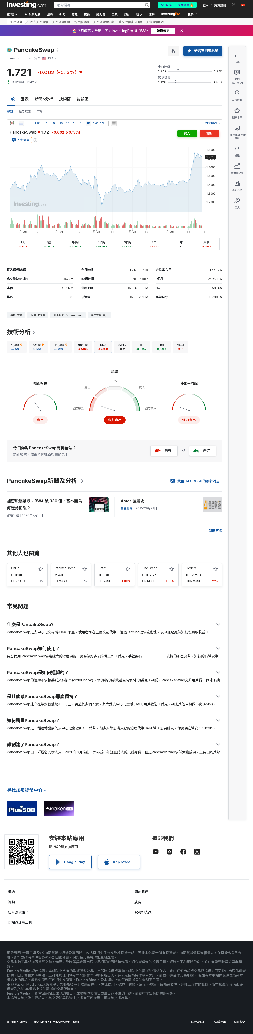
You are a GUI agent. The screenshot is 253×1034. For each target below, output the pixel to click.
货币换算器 (81, 22)
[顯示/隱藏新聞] (114, 123)
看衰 (168, 451)
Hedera (191, 568)
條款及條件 (198, 1022)
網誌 (11, 892)
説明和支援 (143, 912)
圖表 (25, 99)
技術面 (65, 99)
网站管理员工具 (20, 922)
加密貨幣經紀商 (103, 22)
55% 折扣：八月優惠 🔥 (177, 5)
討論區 (83, 99)
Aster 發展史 (132, 500)
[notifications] (234, 4)
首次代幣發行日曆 (130, 22)
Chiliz (15, 568)
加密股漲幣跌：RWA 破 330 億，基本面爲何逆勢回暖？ (44, 504)
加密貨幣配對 (61, 22)
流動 (11, 902)
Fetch (103, 568)
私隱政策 (220, 1022)
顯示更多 (215, 531)
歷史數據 (25, 111)
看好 (206, 451)
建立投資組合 (18, 912)
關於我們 (141, 892)
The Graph (149, 568)
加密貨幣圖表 (155, 22)
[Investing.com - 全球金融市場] (26, 4)
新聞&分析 (44, 99)
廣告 (137, 902)
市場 (39, 111)
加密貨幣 (16, 22)
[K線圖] (12, 123)
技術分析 (19, 332)
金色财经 (126, 508)
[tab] (17, 347)
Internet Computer (68, 568)
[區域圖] (21, 123)
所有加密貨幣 (39, 22)
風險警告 (240, 1022)
